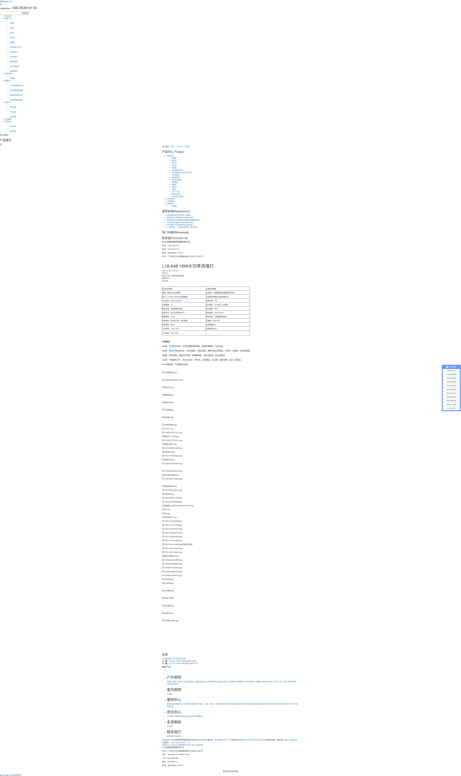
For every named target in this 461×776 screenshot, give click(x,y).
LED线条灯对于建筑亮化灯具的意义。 (181, 224)
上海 (176, 742)
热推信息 (165, 745)
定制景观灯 (176, 177)
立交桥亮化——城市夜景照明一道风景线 (182, 227)
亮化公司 (253, 739)
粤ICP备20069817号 (222, 739)
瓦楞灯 (174, 167)
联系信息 (170, 736)
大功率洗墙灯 (167, 658)
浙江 (184, 742)
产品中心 (179, 146)
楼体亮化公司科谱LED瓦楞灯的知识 (180, 217)
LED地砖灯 (176, 175)
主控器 (174, 206)
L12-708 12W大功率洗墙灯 (179, 663)
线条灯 (174, 160)
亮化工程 (182, 658)
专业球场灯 (171, 199)
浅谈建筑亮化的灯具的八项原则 (178, 215)
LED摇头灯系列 (177, 196)
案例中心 (8, 80)
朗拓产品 (8, 18)
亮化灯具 (260, 739)
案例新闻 (199, 716)
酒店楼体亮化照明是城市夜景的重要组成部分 (183, 220)
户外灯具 (175, 658)
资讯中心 (8, 102)
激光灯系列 (176, 194)
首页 (172, 146)
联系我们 (8, 121)
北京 (172, 742)
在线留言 (177, 736)
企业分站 (173, 745)
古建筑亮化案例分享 (191, 704)
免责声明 (199, 745)
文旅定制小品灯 (177, 170)
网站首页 (8, 16)
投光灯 (174, 163)
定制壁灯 (175, 182)
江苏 (180, 742)
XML (193, 745)
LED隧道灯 (171, 201)
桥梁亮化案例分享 (239, 704)
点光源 (174, 165)
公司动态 (170, 716)
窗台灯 (174, 187)
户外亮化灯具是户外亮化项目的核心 (180, 222)
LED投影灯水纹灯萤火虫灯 (182, 172)
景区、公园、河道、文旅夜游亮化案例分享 (216, 704)
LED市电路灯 (177, 179)
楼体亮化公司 (244, 739)
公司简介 (170, 726)
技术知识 (191, 716)
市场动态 (177, 716)
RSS (188, 745)
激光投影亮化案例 (253, 704)
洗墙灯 (187, 146)
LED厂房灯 (176, 191)
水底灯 (174, 189)
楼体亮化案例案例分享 (175, 704)
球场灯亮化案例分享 (281, 704)
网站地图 (181, 745)
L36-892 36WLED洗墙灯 (178, 661)
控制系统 (8, 73)
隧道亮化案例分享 (266, 704)
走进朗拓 (8, 119)
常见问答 (184, 716)
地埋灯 (174, 184)
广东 (188, 742)
